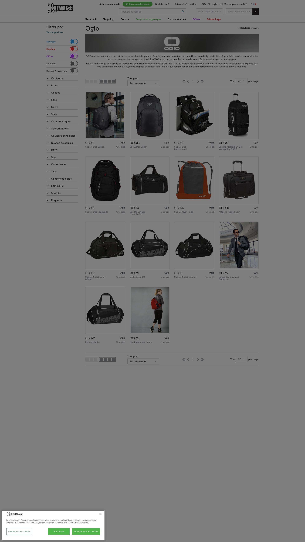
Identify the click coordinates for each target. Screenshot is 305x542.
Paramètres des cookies (19, 531)
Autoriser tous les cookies (86, 531)
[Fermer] (100, 514)
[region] (53, 525)
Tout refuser (58, 531)
